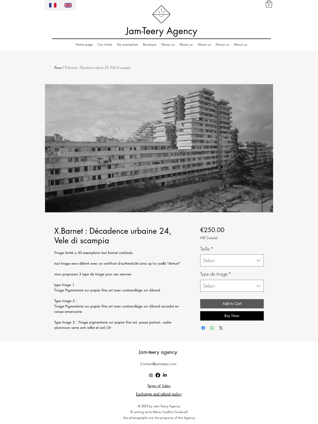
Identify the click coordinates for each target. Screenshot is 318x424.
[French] (52, 5)
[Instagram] (151, 375)
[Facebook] (158, 375)
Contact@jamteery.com (158, 364)
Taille (206, 249)
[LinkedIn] (164, 375)
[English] (68, 5)
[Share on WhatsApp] (212, 328)
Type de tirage (215, 274)
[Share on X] (221, 328)
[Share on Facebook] (203, 328)
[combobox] (232, 260)
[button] (105, 44)
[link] (269, 4)
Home (57, 67)
